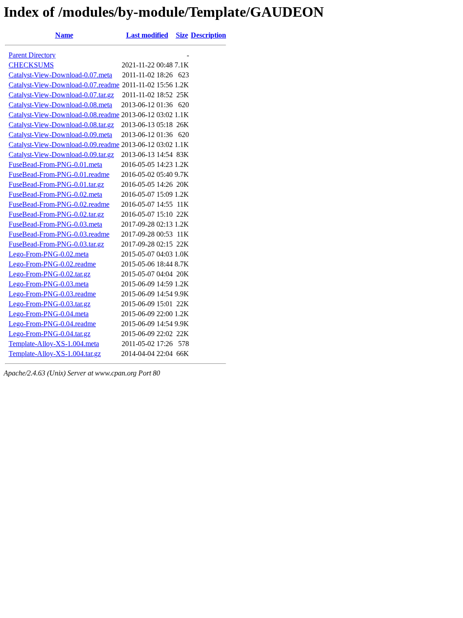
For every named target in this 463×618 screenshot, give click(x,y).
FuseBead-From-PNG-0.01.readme (59, 174)
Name (64, 35)
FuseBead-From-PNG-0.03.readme (59, 234)
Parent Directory (32, 55)
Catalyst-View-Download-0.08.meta (60, 105)
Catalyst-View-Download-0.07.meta (60, 75)
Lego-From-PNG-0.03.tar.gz (49, 304)
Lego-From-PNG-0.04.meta (49, 314)
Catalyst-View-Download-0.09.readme (64, 144)
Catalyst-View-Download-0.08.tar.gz (61, 124)
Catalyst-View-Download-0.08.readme (64, 115)
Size (182, 35)
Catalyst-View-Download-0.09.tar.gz (61, 154)
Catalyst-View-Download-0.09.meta (60, 134)
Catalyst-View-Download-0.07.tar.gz (61, 95)
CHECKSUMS (31, 65)
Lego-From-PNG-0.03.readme (52, 294)
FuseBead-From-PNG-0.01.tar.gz (56, 184)
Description (208, 35)
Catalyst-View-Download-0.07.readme (64, 85)
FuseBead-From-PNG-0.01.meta (55, 164)
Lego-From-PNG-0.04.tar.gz (49, 334)
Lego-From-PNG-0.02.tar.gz (49, 274)
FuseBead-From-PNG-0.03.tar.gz (56, 244)
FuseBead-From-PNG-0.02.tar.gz (56, 214)
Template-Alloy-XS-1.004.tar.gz (55, 353)
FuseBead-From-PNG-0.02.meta (55, 194)
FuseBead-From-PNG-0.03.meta (55, 224)
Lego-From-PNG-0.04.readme (52, 324)
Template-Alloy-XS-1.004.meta (54, 343)
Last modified (147, 35)
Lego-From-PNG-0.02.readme (52, 264)
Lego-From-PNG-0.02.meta (49, 254)
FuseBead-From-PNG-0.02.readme (59, 204)
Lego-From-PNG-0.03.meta (49, 284)
